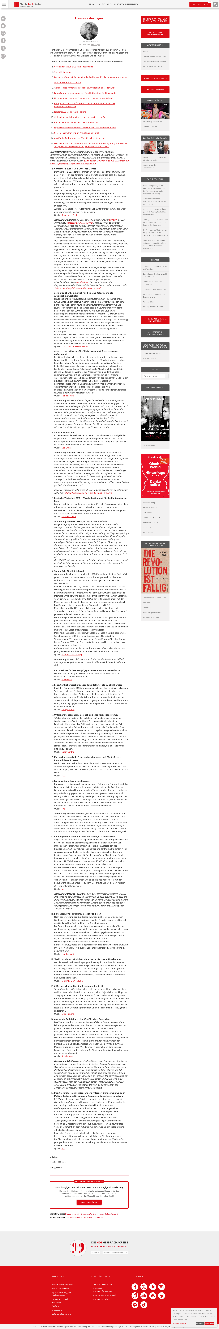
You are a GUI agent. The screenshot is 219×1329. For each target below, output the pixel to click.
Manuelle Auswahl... (180, 1323)
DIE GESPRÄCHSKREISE (109, 1242)
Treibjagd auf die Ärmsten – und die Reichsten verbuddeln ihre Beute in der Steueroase (155, 222)
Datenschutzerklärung (61, 1314)
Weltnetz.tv (67, 679)
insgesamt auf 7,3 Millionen (80, 222)
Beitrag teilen (3, 18)
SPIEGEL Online (69, 516)
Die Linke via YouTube (72, 980)
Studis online (68, 1013)
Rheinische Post (69, 215)
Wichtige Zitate (148, 302)
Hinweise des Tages (58, 1162)
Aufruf (145, 51)
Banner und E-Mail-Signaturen (60, 1300)
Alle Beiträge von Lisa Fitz (152, 122)
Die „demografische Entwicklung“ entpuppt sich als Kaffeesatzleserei (91, 1214)
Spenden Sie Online (101, 1299)
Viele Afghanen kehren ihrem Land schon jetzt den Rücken (82, 117)
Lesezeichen (147, 512)
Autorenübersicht (155, 387)
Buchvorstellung (149, 445)
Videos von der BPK (150, 358)
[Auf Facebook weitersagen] (3, 42)
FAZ (63, 808)
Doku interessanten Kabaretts (154, 289)
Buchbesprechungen (151, 617)
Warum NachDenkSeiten (62, 1284)
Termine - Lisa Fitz (150, 127)
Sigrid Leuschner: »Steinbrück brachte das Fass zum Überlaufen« (85, 127)
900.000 (112, 219)
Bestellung (147, 527)
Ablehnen (199, 1323)
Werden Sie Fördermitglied (104, 1295)
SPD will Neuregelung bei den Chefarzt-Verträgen (88, 492)
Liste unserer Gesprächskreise (154, 61)
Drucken (3, 25)
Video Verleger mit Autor (152, 612)
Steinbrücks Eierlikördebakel (67, 82)
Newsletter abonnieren (155, 78)
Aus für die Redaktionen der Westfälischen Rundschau (80, 138)
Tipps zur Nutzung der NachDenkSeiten (61, 1294)
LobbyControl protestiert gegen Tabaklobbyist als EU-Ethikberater (85, 93)
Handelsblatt (82, 282)
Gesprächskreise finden (115, 1252)
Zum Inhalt (147, 603)
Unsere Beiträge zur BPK (152, 353)
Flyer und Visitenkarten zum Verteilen (155, 320)
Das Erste (66, 447)
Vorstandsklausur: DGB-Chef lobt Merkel (73, 66)
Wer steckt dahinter (60, 1288)
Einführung (147, 608)
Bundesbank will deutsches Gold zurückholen (76, 122)
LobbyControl (68, 709)
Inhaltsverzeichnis (150, 507)
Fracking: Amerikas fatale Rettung (70, 111)
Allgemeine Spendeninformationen (103, 1290)
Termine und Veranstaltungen (154, 56)
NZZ (63, 775)
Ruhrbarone (67, 1056)
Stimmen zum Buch (150, 522)
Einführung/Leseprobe (151, 517)
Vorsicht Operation (63, 72)
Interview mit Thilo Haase (152, 66)
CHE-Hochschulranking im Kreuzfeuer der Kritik (76, 133)
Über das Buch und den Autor (154, 598)
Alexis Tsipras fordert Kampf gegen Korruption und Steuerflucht (84, 87)
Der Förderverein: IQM (102, 1284)
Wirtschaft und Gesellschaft (75, 346)
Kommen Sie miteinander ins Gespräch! (108, 1246)
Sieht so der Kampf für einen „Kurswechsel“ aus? (77, 288)
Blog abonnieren (155, 89)
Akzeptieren (209, 1323)
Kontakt (55, 1306)
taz (63, 889)
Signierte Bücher (149, 532)
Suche (215, 4)
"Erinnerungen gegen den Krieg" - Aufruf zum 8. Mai (155, 20)
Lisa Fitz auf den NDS (155, 100)
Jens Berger (95, 44)
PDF (3, 33)
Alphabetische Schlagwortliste (155, 333)
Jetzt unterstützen (202, 3)
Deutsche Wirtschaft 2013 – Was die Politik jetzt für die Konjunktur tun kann (90, 77)
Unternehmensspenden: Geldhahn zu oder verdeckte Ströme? (83, 98)
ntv (63, 1148)
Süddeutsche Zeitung (72, 654)
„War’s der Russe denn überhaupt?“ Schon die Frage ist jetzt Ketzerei (155, 201)
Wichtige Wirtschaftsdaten (153, 307)
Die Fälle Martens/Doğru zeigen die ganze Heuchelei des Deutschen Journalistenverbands (155, 232)
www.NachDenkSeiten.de (54, 1326)
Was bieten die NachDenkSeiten (155, 33)
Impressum (57, 1310)
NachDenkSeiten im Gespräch (155, 138)
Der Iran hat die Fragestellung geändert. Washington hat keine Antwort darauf (155, 212)
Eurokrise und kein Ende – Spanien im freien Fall (84, 1217)
